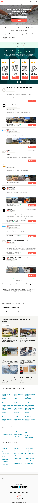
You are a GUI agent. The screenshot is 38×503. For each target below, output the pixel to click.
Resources (3, 478)
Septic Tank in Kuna (17, 450)
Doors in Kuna (27, 451)
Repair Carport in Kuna (29, 437)
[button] (9, 120)
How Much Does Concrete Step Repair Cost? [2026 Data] (27, 341)
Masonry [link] (8, 4)
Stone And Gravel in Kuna (29, 458)
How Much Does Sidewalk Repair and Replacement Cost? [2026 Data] (9, 341)
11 (24, 278)
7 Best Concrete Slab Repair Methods (27, 377)
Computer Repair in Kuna (29, 456)
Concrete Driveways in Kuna (7, 434)
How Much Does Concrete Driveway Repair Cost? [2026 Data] (9, 359)
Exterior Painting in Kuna (6, 462)
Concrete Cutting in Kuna (18, 434)
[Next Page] (26, 278)
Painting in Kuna (16, 448)
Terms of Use (16, 498)
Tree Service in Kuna (5, 459)
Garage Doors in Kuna (17, 456)
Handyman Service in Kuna (18, 453)
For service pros (4, 475)
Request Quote (31, 100)
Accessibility (19, 499)
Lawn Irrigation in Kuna (29, 448)
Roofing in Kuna (5, 457)
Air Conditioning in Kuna (29, 463)
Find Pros (19, 20)
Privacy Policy (21, 498)
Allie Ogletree (22, 338)
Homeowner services (5, 473)
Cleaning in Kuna (16, 451)
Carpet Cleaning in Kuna (29, 455)
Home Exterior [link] (4, 4)
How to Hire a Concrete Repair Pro (9, 377)
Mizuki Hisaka (4, 338)
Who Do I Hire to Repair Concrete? (26, 359)
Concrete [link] (12, 4)
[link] (3, 74)
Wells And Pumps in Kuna (29, 461)
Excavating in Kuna (28, 450)
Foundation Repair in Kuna (6, 432)
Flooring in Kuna (5, 451)
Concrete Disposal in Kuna (18, 432)
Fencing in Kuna (5, 461)
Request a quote (5, 77)
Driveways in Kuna (28, 433)
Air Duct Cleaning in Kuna (18, 461)
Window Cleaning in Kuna (29, 460)
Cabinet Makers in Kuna (18, 463)
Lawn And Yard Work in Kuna (7, 450)
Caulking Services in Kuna (18, 431)
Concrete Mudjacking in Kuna (30, 435)
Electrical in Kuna (5, 464)
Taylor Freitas (4, 357)
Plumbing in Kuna (5, 448)
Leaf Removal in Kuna (17, 458)
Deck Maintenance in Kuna (18, 460)
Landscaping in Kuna (5, 453)
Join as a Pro (32, 1)
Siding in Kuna (16, 455)
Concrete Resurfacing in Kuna (7, 431)
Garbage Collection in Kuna (29, 453)
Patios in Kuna (4, 436)
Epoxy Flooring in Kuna (17, 436)
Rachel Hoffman (22, 357)
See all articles (6, 325)
